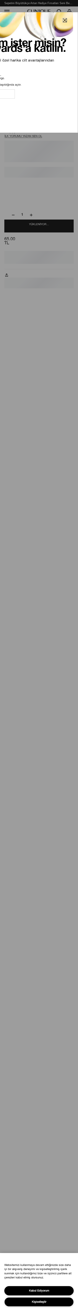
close (65, 20)
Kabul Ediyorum (39, 1290)
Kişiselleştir (39, 1301)
